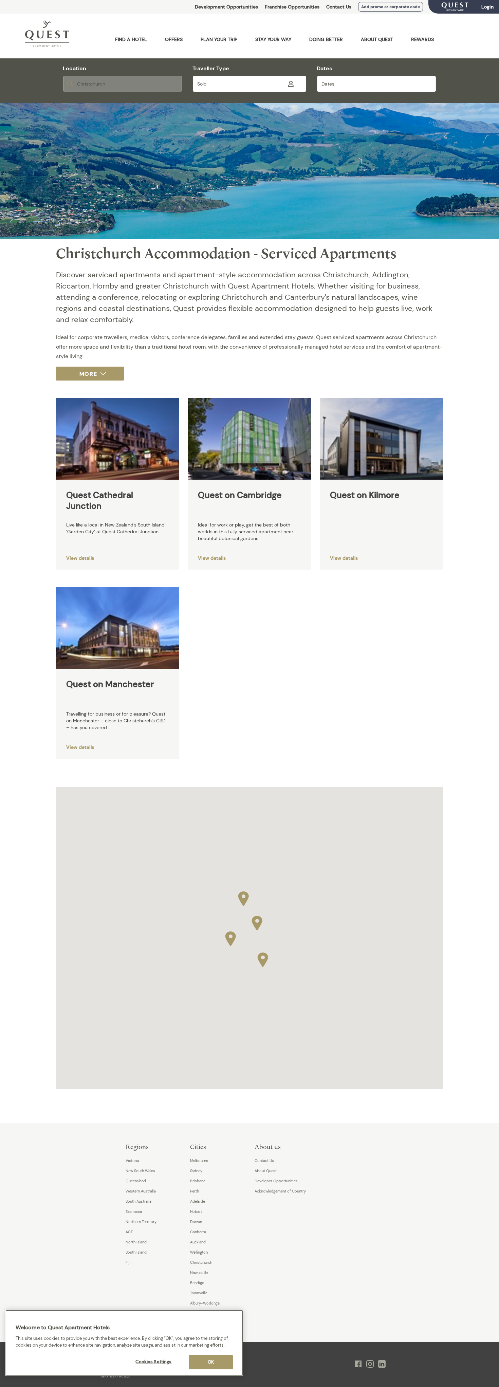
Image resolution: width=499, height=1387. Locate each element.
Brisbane (197, 1181)
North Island (136, 1242)
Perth (194, 1191)
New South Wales (140, 1170)
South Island (136, 1252)
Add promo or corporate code (390, 7)
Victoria (132, 1160)
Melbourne (199, 1160)
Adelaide (197, 1201)
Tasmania (134, 1211)
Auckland (198, 1242)
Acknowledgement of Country (280, 1191)
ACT (129, 1231)
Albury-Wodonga (205, 1303)
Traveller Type (210, 68)
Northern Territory (141, 1221)
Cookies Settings (153, 1362)
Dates (324, 68)
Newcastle (199, 1272)
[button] (257, 921)
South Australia (138, 1201)
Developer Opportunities (276, 1181)
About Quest (266, 1170)
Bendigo (197, 1282)
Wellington (199, 1252)
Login (487, 7)
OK (211, 1362)
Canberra (198, 1231)
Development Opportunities (226, 7)
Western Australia (141, 1191)
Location (74, 68)
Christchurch (201, 1262)
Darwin (196, 1221)
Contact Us (338, 7)
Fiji (128, 1262)
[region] (124, 1343)
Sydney (196, 1170)
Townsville (198, 1293)
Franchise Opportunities (292, 7)
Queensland (136, 1181)
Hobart (196, 1211)
